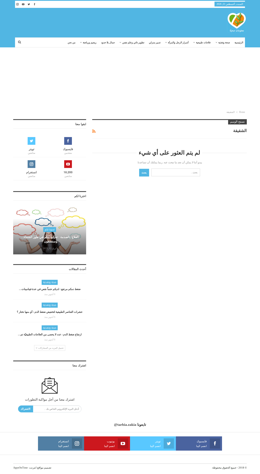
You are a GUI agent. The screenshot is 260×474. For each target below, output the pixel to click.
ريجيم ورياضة (89, 42)
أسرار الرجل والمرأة (178, 42)
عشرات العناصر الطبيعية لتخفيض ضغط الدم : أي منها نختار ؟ (50, 311)
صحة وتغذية (224, 42)
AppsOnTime (20, 467)
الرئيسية (239, 42)
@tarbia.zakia (125, 425)
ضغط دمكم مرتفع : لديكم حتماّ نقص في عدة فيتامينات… (50, 289)
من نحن (71, 42)
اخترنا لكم (50, 229)
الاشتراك (25, 408)
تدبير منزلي (154, 42)
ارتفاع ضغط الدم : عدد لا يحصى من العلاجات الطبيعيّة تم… (50, 334)
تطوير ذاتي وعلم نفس (133, 42)
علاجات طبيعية (203, 42)
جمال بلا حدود (108, 42)
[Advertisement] (130, 77)
